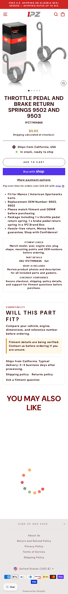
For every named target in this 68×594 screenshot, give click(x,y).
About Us (34, 535)
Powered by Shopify (34, 591)
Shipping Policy (34, 557)
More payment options (34, 180)
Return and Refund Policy (34, 541)
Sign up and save (33, 524)
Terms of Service (34, 551)
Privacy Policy (34, 546)
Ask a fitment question (23, 380)
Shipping (18, 134)
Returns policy (42, 374)
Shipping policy (17, 374)
